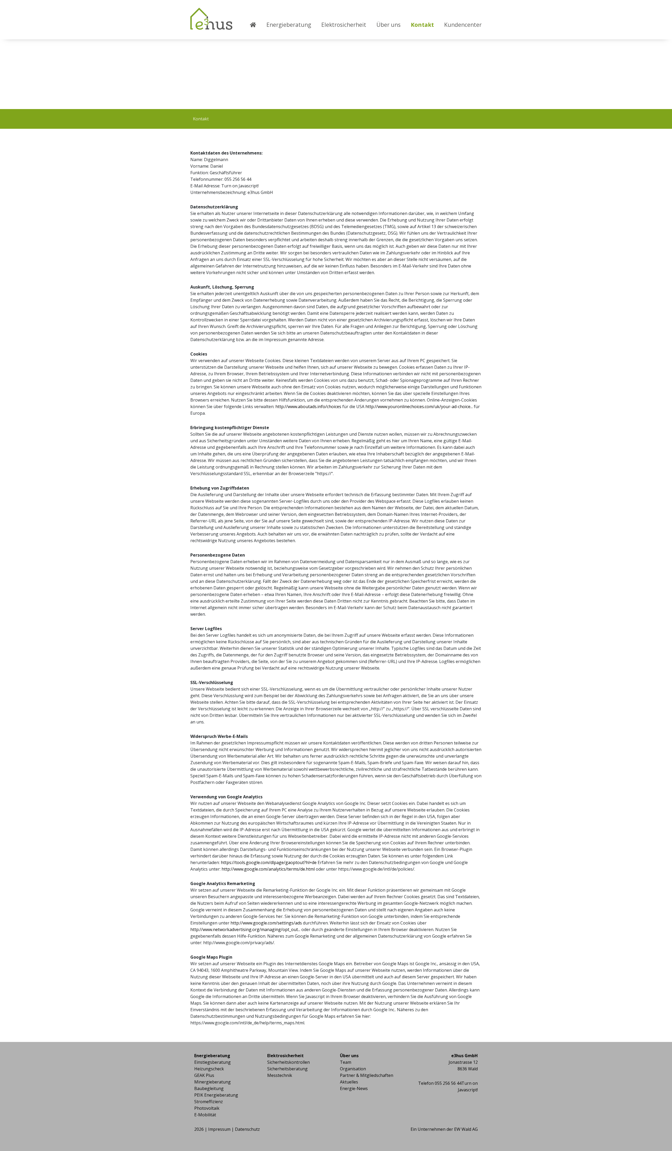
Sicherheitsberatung (287, 1069)
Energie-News (354, 1088)
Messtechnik (279, 1075)
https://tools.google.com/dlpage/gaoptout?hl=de (269, 862)
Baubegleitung (209, 1088)
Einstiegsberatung (212, 1062)
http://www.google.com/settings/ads (266, 923)
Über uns (388, 24)
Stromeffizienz (208, 1101)
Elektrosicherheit (343, 24)
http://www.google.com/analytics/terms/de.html (268, 869)
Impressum (219, 1129)
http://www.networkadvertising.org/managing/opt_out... (245, 929)
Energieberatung (288, 24)
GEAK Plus (204, 1075)
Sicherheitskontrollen (288, 1062)
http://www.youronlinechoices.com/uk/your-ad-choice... (419, 406)
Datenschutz (247, 1129)
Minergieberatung (212, 1082)
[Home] (257, 30)
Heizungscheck (209, 1069)
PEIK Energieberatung (216, 1095)
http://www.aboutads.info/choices (308, 406)
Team (345, 1062)
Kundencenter (463, 24)
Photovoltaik (206, 1108)
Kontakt (422, 24)
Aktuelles (349, 1082)
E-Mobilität (205, 1115)
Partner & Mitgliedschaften (366, 1075)
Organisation (353, 1069)
